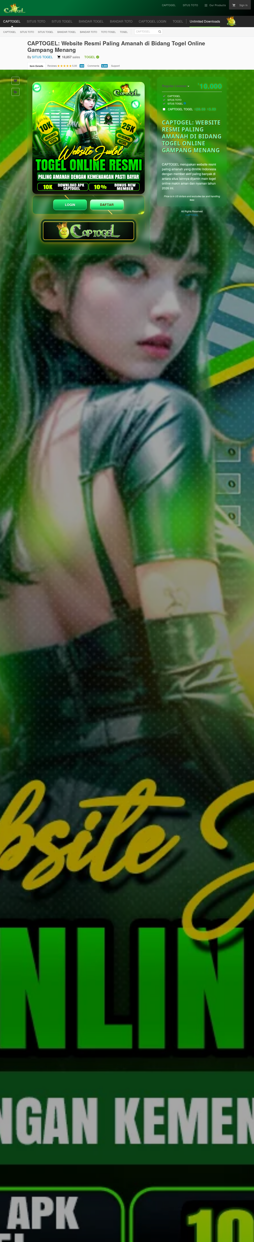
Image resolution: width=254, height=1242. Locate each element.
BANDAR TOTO (88, 31)
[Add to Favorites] (15, 81)
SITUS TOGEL (45, 31)
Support (115, 65)
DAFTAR (107, 204)
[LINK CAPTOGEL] (88, 138)
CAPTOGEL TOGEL (192, 109)
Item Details (36, 66)
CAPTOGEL (9, 31)
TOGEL (124, 31)
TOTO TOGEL (108, 31)
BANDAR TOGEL (66, 31)
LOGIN (70, 204)
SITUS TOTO (27, 31)
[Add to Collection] (15, 92)
